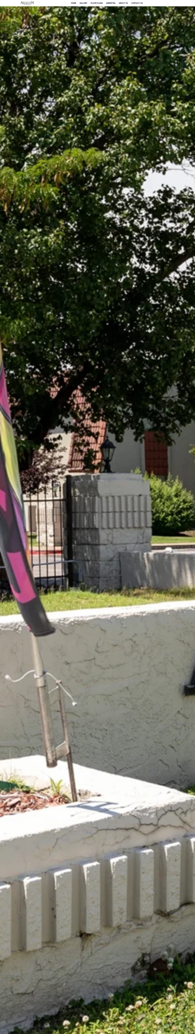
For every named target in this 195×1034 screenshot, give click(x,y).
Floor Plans (97, 3)
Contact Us (137, 3)
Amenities (110, 3)
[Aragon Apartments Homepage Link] (27, 3)
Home (73, 3)
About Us (123, 3)
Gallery (83, 3)
